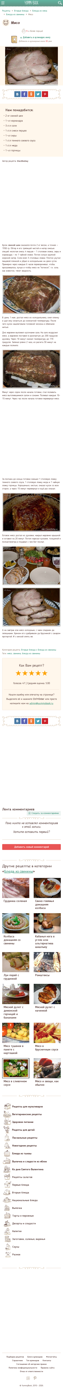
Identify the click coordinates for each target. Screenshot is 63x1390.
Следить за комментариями (45, 813)
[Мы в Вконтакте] (28, 1378)
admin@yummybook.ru (41, 703)
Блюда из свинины (47, 650)
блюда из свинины (31, 653)
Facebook (24, 94)
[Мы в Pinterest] (35, 1378)
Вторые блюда (28, 650)
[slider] (31, 673)
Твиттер (38, 94)
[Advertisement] (31, 201)
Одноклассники (31, 94)
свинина (17, 653)
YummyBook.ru (31, 3)
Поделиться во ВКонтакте (17, 94)
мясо (9, 653)
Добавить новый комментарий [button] (31, 847)
